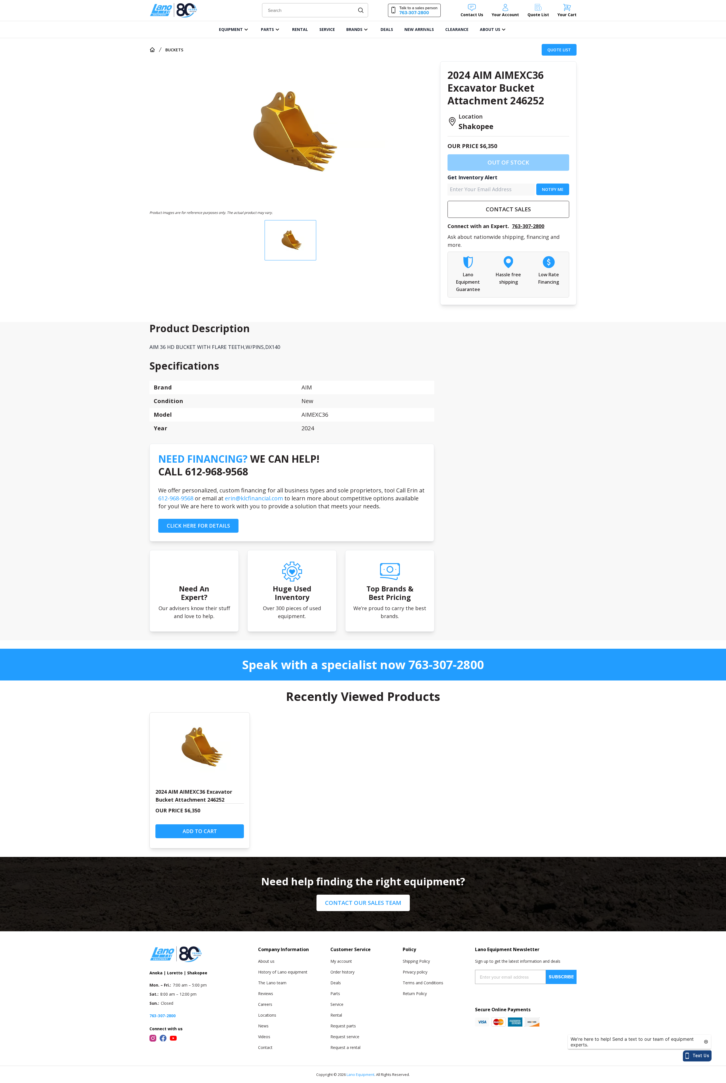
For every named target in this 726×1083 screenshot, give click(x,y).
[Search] (361, 10)
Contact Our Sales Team (363, 903)
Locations (267, 1015)
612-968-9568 (175, 498)
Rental (336, 1015)
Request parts (343, 1026)
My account (341, 961)
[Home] (152, 49)
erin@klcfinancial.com (254, 498)
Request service (344, 1036)
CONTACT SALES (508, 209)
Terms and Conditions (423, 982)
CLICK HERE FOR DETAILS (198, 525)
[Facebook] (163, 1038)
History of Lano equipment (282, 972)
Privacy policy (415, 972)
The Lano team (272, 982)
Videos (264, 1036)
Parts (335, 993)
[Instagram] (152, 1038)
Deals (335, 982)
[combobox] (315, 10)
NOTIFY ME (553, 189)
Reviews (265, 993)
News (263, 1026)
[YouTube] (173, 1038)
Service (336, 1004)
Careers (265, 1004)
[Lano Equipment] (173, 10)
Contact (265, 1047)
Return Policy (415, 993)
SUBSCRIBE (561, 977)
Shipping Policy (416, 961)
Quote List (559, 49)
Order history (342, 972)
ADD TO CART (200, 831)
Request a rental (345, 1047)
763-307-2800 (528, 226)
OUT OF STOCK (508, 162)
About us (266, 961)
